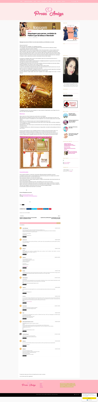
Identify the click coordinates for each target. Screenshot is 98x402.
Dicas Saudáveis (63, 385)
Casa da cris (25, 239)
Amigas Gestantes (67, 143)
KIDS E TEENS (54, 1)
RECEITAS (63, 1)
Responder (24, 236)
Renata (24, 270)
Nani (23, 312)
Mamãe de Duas (25, 266)
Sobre (41, 384)
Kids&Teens (68, 385)
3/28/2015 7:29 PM (57, 248)
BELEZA (35, 1)
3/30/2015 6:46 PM (57, 321)
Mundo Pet (73, 385)
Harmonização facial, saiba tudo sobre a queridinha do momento (73, 134)
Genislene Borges (26, 334)
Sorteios (41, 386)
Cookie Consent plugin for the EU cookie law (89, 400)
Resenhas (62, 386)
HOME (21, 1)
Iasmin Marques (25, 228)
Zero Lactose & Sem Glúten (69, 386)
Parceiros (41, 387)
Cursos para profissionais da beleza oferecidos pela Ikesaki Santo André (72, 152)
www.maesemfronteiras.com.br (28, 321)
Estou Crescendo (67, 147)
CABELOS (38, 1)
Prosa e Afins (66, 150)
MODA (50, 1)
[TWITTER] (74, 1)
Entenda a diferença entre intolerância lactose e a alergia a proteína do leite (69, 145)
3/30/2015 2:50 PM (57, 312)
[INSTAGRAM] (72, 1)
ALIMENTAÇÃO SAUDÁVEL (28, 1)
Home (41, 383)
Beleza (29, 31)
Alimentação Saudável (64, 383)
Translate (70, 171)
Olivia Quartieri (25, 277)
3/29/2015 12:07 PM (57, 277)
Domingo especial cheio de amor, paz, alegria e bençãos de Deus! (73, 121)
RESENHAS (59, 1)
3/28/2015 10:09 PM (57, 257)
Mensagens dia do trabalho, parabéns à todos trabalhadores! (72, 114)
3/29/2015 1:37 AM (57, 270)
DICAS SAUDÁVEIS (44, 1)
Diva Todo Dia (29, 301)
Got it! (89, 398)
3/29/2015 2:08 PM (57, 287)
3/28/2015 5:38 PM (57, 239)
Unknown (24, 248)
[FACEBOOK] (71, 1)
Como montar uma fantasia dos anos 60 (69, 149)
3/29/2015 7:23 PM (57, 296)
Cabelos (73, 383)
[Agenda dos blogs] (66, 163)
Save (50, 208)
